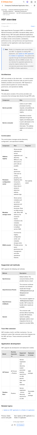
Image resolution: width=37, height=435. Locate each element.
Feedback (21, 425)
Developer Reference (8, 11)
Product (33, 26)
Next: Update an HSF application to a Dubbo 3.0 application (24, 416)
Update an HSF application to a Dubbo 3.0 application (19, 410)
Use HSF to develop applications (24, 13)
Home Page (4, 9)
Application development (9, 13)
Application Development (21, 11)
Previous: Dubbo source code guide (6, 416)
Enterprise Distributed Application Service (18, 9)
